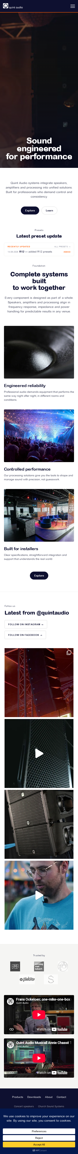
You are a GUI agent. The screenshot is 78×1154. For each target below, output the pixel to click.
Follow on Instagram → (26, 624)
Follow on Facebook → (25, 635)
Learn (49, 210)
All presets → (62, 246)
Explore (30, 210)
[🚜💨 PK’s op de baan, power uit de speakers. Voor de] (39, 682)
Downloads (34, 1097)
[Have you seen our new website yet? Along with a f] (39, 753)
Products (17, 1097)
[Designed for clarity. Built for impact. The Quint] (39, 824)
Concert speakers (24, 1106)
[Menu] (72, 6)
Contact (61, 1097)
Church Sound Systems (51, 1106)
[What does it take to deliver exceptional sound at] (39, 895)
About (48, 1097)
